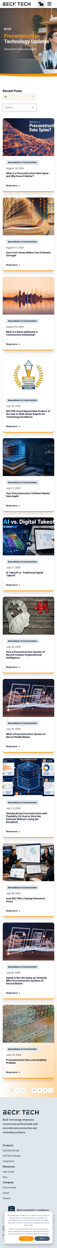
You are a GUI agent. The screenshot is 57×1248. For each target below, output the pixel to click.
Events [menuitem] (6, 1193)
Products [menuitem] (8, 1145)
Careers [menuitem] (6, 1198)
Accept (26, 1238)
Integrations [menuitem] (8, 1161)
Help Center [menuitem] (8, 1171)
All (19, 97)
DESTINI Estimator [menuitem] (12, 1156)
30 (34, 1090)
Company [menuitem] (8, 1182)
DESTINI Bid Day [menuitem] (11, 1150)
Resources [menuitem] (9, 1166)
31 (40, 1090)
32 (45, 1090)
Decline (42, 1238)
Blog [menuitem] (5, 1177)
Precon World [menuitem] (9, 1187)
